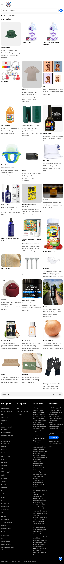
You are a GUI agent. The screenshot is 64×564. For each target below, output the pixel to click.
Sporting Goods (6, 522)
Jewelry (4, 481)
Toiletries (4, 494)
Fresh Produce (48, 340)
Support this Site (22, 411)
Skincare (4, 424)
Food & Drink (5, 340)
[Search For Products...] (61, 10)
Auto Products (48, 133)
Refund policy (16, 561)
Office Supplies (6, 472)
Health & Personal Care (7, 437)
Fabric (3, 299)
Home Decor (5, 456)
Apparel (25, 89)
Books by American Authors (29, 205)
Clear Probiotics (49, 251)
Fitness (45, 307)
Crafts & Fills (5, 268)
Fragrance (26, 340)
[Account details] (61, 4)
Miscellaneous (6, 544)
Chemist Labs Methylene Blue (10, 239)
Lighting (3, 516)
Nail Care (4, 459)
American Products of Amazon (51, 43)
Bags (24, 171)
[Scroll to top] (60, 559)
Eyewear (46, 268)
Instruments (5, 535)
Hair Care (4, 453)
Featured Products (28, 300)
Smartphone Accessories (5, 442)
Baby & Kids (5, 165)
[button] (3, 4)
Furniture (4, 374)
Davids (24, 275)
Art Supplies (5, 126)
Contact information (29, 561)
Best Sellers (5, 205)
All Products (26, 43)
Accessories (5, 48)
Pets (2, 414)
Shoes (3, 497)
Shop (18, 408)
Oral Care (4, 491)
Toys (2, 469)
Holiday (3, 475)
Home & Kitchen (6, 411)
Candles (46, 200)
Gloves (45, 381)
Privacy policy (5, 561)
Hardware (4, 484)
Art (44, 86)
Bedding (46, 161)
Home (3, 15)
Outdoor (4, 466)
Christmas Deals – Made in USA (31, 240)
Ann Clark (4, 82)
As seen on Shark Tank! (30, 126)
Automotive (5, 510)
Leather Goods (6, 529)
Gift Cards (26, 374)
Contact (20, 414)
